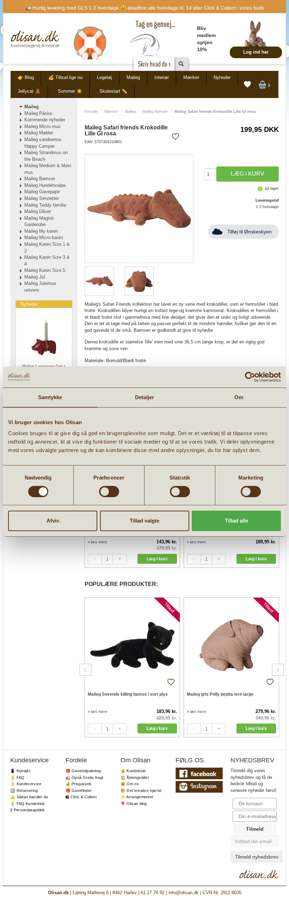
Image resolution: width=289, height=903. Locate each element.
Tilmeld (255, 829)
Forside (91, 111)
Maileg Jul (34, 277)
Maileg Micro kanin (43, 237)
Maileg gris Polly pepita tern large (220, 694)
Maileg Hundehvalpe (45, 185)
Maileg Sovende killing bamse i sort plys (128, 694)
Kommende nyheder (44, 119)
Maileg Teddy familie (45, 205)
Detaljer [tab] (144, 397)
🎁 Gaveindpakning (83, 771)
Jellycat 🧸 (29, 91)
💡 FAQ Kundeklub (27, 803)
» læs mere (97, 542)
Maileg (133, 77)
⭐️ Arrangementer (137, 797)
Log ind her (256, 52)
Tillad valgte (144, 521)
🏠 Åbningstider (135, 777)
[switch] (109, 491)
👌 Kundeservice (25, 784)
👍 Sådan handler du (29, 797)
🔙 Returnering (24, 790)
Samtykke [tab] (50, 397)
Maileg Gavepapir (42, 191)
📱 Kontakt (20, 771)
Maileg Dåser (37, 211)
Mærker (191, 77)
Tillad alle (236, 521)
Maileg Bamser (155, 111)
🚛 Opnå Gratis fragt (85, 777)
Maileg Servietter (41, 198)
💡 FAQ (17, 777)
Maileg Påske (38, 113)
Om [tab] (238, 397)
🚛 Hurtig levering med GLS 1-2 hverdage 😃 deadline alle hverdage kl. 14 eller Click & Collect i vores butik (144, 8)
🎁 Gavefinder (79, 790)
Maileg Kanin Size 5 (44, 270)
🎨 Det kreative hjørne (141, 790)
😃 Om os (130, 784)
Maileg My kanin (41, 231)
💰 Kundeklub (133, 771)
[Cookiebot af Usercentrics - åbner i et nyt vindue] (250, 377)
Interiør (161, 77)
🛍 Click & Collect (81, 797)
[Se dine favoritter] (247, 84)
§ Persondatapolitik (27, 810)
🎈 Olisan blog (134, 803)
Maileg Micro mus (42, 126)
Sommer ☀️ (70, 91)
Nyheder (222, 77)
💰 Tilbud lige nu (65, 77)
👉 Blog (26, 77)
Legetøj (104, 77)
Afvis (53, 521)
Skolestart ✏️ (113, 91)
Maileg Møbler (38, 132)
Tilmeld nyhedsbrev (256, 857)
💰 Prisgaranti (78, 784)
